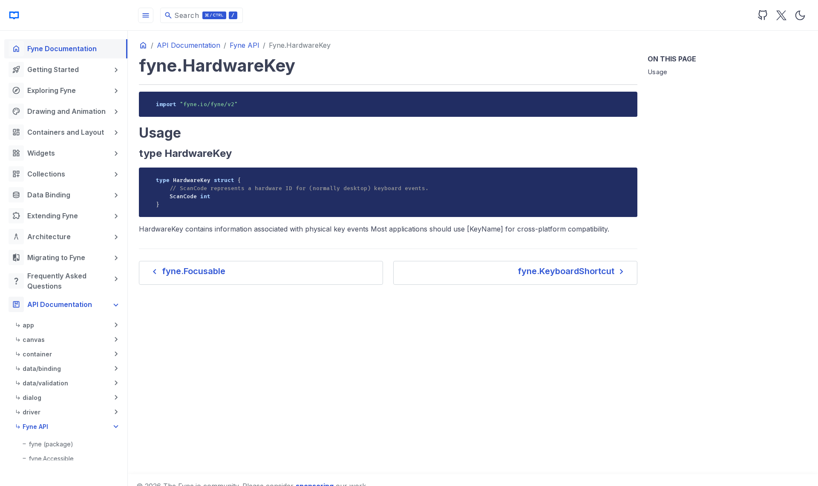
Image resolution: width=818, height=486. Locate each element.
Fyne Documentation (54, 48)
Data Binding (41, 195)
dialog (32, 397)
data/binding (42, 368)
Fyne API (35, 426)
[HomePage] (64, 15)
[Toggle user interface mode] (800, 15)
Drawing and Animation (59, 111)
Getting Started (45, 69)
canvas (34, 339)
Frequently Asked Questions (49, 281)
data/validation (45, 383)
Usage (658, 72)
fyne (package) (51, 444)
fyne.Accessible (51, 458)
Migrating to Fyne (48, 257)
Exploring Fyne (44, 90)
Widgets (33, 153)
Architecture (41, 236)
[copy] (628, 101)
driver (31, 412)
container (37, 354)
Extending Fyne (45, 216)
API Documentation (52, 304)
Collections (38, 174)
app (28, 325)
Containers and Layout (58, 132)
